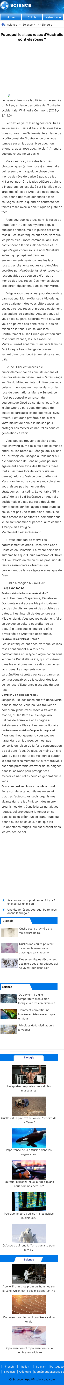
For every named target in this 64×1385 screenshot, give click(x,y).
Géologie (25, 1371)
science (12, 24)
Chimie (31, 17)
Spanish (41, 1366)
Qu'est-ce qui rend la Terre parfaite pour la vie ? (29, 1247)
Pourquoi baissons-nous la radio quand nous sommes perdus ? (29, 1184)
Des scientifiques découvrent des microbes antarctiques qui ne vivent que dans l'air (38, 964)
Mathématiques (41, 1371)
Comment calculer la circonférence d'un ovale (29, 1319)
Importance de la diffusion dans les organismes (29, 1152)
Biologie (47, 24)
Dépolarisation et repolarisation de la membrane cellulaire (29, 1350)
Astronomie (53, 17)
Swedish (9, 1371)
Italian (25, 1366)
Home (11, 17)
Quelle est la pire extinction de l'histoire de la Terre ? (28, 1120)
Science (28, 24)
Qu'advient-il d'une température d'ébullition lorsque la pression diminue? (36, 999)
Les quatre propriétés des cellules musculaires (29, 1088)
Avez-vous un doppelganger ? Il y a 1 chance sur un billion (31, 902)
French (9, 1366)
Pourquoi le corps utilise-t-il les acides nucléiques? (29, 1216)
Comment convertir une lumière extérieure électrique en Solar (36, 1014)
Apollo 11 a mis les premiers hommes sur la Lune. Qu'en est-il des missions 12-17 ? (28, 1288)
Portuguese (57, 1366)
